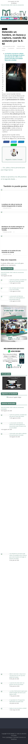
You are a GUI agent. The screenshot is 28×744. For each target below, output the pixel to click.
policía (3, 50)
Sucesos (4, 29)
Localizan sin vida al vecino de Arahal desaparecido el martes (12, 205)
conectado (17, 263)
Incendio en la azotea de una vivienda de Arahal (11, 251)
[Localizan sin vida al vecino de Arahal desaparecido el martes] (14, 190)
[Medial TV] (2, 22)
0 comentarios (11, 48)
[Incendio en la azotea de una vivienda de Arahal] (14, 236)
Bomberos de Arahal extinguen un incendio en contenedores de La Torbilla (13, 228)
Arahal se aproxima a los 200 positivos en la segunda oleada (14, 178)
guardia (23, 48)
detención (18, 48)
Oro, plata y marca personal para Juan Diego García (13, 169)
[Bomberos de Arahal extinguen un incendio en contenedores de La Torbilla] (14, 212)
